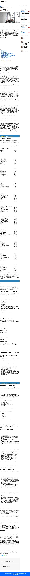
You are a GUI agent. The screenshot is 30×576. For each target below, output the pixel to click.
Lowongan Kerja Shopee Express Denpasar (24, 29)
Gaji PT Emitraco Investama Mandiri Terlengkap (7, 561)
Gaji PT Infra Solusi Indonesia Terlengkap (6, 564)
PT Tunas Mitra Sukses (4, 50)
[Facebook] (0, 555)
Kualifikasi (4, 58)
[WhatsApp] (5, 555)
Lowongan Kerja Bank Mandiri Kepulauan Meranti (25, 8)
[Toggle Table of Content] (0, 49)
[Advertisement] (10, 44)
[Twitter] (2, 555)
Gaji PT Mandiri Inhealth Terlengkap (26, 51)
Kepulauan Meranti (23, 10)
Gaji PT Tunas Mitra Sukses (4, 52)
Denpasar (22, 31)
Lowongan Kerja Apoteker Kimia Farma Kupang (24, 19)
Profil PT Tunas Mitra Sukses (5, 51)
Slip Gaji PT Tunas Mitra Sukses (5, 54)
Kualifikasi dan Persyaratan (5, 57)
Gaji (0, 6)
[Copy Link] (6, 555)
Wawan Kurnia (2, 10)
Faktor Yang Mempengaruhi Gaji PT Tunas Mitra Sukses (8, 55)
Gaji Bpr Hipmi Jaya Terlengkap (5, 566)
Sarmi (21, 15)
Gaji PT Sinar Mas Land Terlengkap (25, 38)
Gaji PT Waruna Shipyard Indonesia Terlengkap (26, 43)
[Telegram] (3, 555)
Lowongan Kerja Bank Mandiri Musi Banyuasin (25, 24)
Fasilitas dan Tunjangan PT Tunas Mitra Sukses (7, 53)
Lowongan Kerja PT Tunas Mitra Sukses (6, 56)
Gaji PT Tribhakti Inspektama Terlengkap (25, 47)
